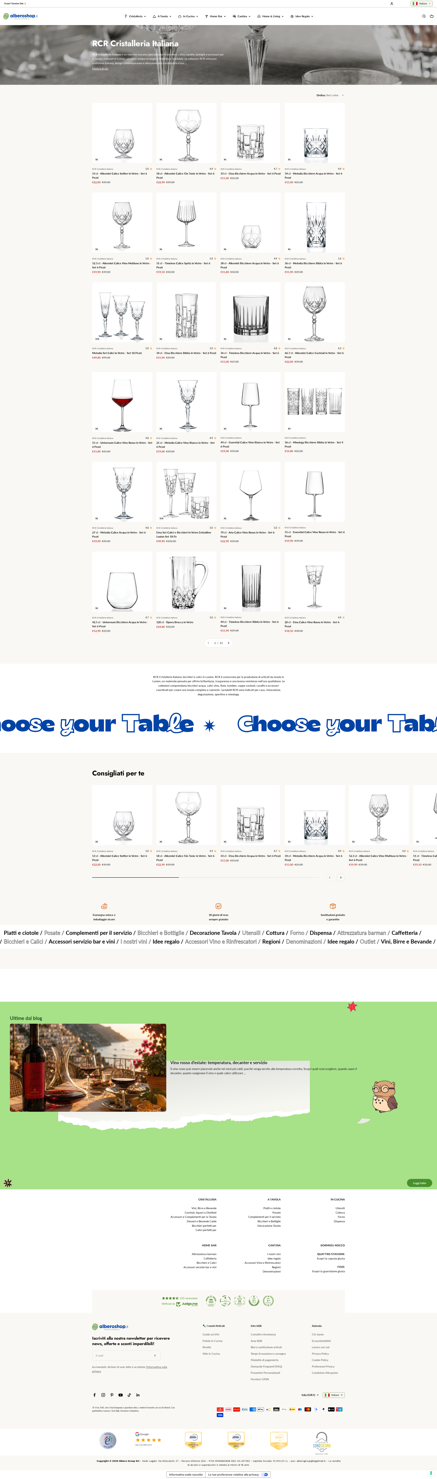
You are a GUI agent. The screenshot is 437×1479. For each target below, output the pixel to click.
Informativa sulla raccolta (186, 1474)
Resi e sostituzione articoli (266, 1347)
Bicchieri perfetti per (204, 1225)
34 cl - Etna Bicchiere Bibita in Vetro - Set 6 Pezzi (186, 352)
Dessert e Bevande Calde (201, 1221)
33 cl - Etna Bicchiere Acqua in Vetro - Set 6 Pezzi (251, 173)
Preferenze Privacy (323, 1366)
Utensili (340, 1208)
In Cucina (189, 16)
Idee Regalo (302, 16)
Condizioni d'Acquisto (325, 1372)
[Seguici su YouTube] (120, 1395)
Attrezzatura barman (204, 1254)
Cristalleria (135, 16)
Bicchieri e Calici (206, 1262)
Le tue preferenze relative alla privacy (233, 1474)
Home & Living (271, 16)
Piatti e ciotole (272, 1208)
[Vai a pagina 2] (228, 643)
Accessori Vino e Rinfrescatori (263, 1262)
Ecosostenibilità (321, 1340)
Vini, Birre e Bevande (204, 1208)
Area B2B (256, 1340)
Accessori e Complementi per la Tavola (193, 1216)
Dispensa (339, 1221)
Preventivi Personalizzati (265, 1372)
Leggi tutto (419, 1183)
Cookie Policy (320, 1359)
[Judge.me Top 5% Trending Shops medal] (268, 1300)
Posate (276, 1212)
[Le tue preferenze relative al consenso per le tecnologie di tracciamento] (431, 1473)
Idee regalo (274, 1258)
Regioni (276, 1267)
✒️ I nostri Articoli (214, 1325)
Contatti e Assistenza (263, 1334)
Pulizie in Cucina (212, 1340)
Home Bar (216, 16)
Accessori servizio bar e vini (200, 1267)
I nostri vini (274, 1254)
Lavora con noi (320, 1347)
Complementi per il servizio (264, 1216)
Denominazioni (272, 1271)
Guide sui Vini (211, 1334)
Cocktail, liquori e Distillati (200, 1212)
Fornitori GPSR (260, 1379)
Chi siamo (318, 1334)
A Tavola (163, 16)
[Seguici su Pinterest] (112, 1395)
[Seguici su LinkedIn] (138, 1395)
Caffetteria (210, 1258)
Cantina (242, 16)
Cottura (340, 1212)
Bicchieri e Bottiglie (269, 1221)
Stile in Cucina (211, 1353)
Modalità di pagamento (264, 1359)
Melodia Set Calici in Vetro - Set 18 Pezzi (117, 352)
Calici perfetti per (206, 1229)
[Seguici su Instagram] (103, 1395)
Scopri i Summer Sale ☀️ (15, 3)
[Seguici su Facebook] (94, 1395)
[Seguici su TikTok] (129, 1395)
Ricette (207, 1347)
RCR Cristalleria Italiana (102, 169)
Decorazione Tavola (269, 1225)
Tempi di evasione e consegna (268, 1353)
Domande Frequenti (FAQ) (266, 1366)
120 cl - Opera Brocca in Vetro (174, 622)
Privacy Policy (320, 1353)
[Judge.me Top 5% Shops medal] (254, 1300)
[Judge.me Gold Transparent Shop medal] (225, 1300)
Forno (341, 1216)
